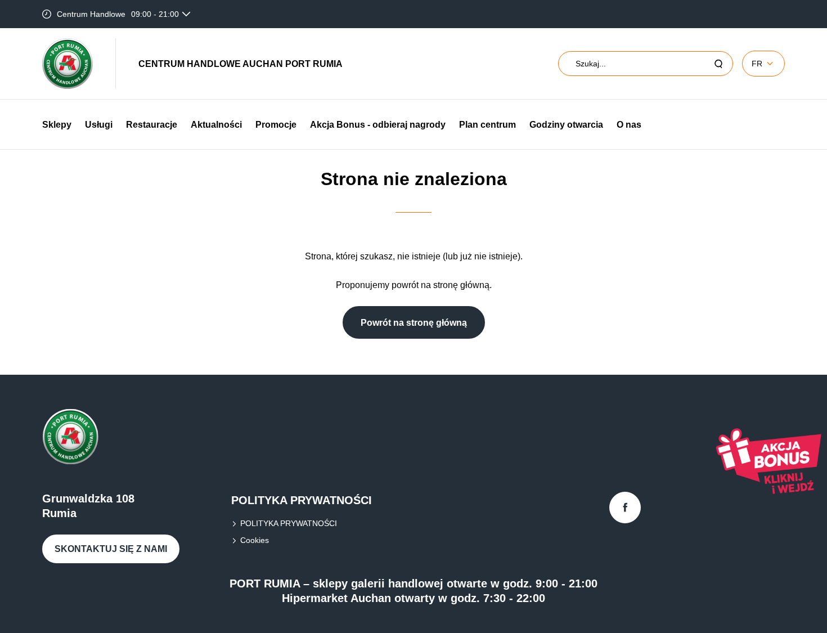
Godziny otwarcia (566, 124)
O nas (629, 124)
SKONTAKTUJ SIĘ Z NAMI (111, 549)
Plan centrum (487, 124)
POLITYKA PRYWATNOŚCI (288, 523)
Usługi (99, 124)
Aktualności (216, 124)
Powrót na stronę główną (414, 322)
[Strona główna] (67, 63)
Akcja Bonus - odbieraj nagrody (378, 124)
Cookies (254, 540)
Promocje (275, 124)
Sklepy (56, 124)
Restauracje (151, 124)
